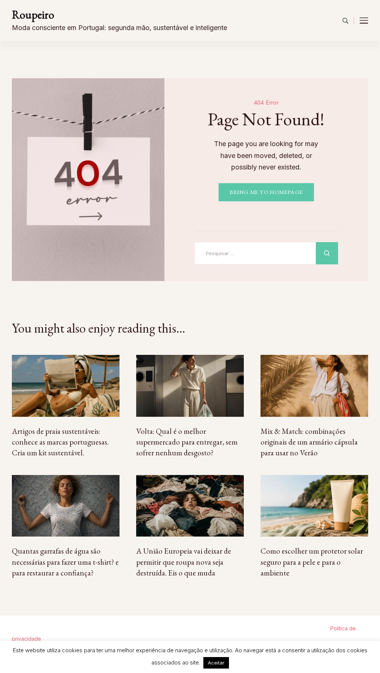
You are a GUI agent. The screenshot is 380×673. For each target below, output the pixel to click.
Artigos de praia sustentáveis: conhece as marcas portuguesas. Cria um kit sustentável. (60, 442)
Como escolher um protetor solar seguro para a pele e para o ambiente (312, 562)
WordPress (315, 628)
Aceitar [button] (216, 663)
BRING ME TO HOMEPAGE (266, 192)
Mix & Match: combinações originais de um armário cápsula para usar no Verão (309, 442)
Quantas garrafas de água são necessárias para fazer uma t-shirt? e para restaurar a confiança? (65, 562)
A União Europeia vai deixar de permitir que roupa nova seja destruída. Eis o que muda (183, 562)
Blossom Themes (244, 628)
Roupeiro (33, 14)
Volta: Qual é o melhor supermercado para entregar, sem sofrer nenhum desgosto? (187, 442)
